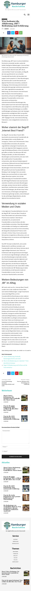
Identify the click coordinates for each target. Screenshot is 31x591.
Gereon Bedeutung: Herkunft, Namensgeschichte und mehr (8, 383)
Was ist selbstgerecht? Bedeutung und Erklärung (23, 383)
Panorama (4, 19)
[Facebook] (9, 32)
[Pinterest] (17, 32)
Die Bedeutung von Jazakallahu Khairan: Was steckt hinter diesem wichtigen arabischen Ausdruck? (12, 508)
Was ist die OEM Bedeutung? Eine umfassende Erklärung (11, 418)
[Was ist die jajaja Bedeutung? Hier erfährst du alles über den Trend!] (24, 408)
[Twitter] (13, 32)
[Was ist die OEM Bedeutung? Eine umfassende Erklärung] (24, 418)
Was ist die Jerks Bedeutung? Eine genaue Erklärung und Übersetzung (11, 497)
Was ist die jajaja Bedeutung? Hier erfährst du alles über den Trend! (10, 408)
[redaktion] (3, 29)
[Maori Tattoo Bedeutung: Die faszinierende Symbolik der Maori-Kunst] (24, 398)
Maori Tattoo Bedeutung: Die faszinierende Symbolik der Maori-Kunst (11, 398)
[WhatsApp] (20, 32)
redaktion (6, 28)
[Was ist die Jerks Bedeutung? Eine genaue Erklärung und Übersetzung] (26, 497)
